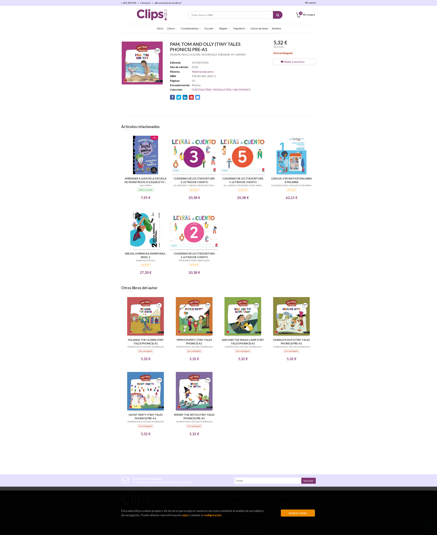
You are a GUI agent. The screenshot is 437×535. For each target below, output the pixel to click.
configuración (212, 515)
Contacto (145, 3)
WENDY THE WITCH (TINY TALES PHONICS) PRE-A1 (194, 416)
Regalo (223, 28)
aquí (185, 515)
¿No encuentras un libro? (167, 3)
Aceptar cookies (298, 512)
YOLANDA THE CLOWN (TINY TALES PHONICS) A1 (146, 341)
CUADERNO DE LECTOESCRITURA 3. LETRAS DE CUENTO (194, 180)
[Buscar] (278, 15)
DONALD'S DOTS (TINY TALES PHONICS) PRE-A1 (291, 341)
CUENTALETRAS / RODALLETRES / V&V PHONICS (221, 89)
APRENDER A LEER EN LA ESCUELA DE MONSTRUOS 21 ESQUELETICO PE (146, 180)
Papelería (239, 28)
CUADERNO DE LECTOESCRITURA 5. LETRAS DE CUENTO (242, 180)
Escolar (209, 28)
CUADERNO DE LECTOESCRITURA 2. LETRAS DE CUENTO (194, 255)
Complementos (190, 28)
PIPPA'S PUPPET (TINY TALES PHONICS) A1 (194, 341)
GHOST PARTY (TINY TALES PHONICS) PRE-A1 (146, 416)
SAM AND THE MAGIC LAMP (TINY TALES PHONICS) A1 (243, 341)
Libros (171, 28)
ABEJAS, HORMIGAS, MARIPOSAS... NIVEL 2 (145, 255)
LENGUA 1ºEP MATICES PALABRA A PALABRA (291, 180)
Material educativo (203, 71)
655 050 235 (129, 3)
